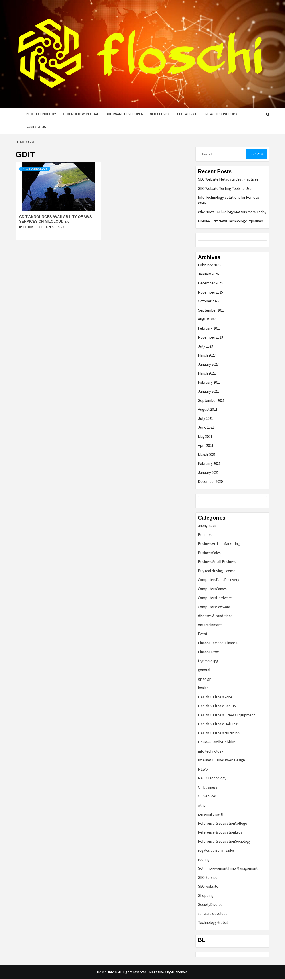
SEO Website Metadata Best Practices (228, 179)
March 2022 (207, 373)
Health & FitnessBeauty (217, 706)
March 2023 (207, 355)
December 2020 (210, 481)
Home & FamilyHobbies (217, 742)
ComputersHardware (215, 597)
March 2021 (207, 454)
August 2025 (207, 319)
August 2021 (207, 409)
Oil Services (207, 796)
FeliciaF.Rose (33, 227)
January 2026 (208, 274)
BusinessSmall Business (217, 561)
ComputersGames (212, 588)
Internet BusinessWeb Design (221, 760)
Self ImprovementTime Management (228, 868)
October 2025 (208, 301)
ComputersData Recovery (218, 579)
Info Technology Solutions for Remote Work (228, 200)
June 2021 (206, 427)
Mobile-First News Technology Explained (230, 221)
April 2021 (205, 445)
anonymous (207, 525)
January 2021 (208, 472)
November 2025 (210, 292)
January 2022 (208, 391)
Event (202, 633)
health (203, 687)
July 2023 (205, 346)
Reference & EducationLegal (221, 832)
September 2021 (211, 400)
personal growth (211, 814)
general (204, 669)
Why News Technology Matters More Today (232, 212)
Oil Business (207, 787)
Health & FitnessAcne (215, 697)
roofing (204, 859)
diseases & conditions (215, 615)
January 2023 (208, 364)
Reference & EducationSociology (224, 841)
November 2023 (210, 337)
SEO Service (160, 114)
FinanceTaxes (209, 651)
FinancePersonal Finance (218, 642)
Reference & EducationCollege (222, 823)
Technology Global (81, 114)
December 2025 (210, 283)
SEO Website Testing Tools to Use (225, 188)
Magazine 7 (157, 972)
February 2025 (209, 328)
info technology (41, 114)
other (202, 805)
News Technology (221, 114)
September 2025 (211, 310)
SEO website (188, 114)
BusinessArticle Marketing (219, 543)
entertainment (210, 624)
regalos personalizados (216, 850)
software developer (124, 114)
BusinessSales (209, 552)
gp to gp (204, 679)
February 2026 (209, 265)
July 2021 (205, 418)
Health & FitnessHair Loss (218, 724)
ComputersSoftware (214, 606)
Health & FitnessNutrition (219, 733)
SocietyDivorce (210, 904)
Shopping (206, 895)
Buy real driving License (217, 570)
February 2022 (209, 382)
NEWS (203, 769)
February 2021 (209, 463)
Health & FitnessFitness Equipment (226, 715)
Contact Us (36, 127)
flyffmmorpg (208, 661)
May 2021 (205, 436)
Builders (205, 534)
